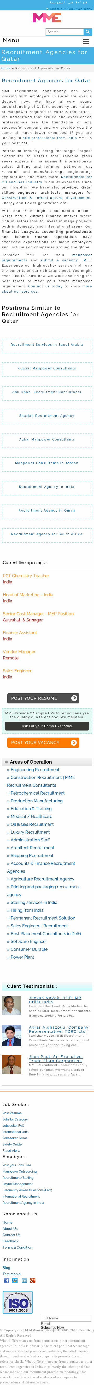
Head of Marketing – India (28, 594)
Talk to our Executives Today (71, 9)
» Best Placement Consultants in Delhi (44, 933)
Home (8, 1222)
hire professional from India (49, 138)
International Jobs (15, 1132)
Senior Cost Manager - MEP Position (38, 613)
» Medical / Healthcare (29, 816)
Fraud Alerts (11, 1151)
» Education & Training (29, 808)
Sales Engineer (17, 670)
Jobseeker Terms (15, 1138)
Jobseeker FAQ (13, 1126)
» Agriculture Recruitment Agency (40, 879)
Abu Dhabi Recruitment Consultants (46, 392)
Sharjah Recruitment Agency (47, 416)
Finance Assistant (20, 632)
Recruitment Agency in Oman (47, 510)
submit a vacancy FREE (66, 260)
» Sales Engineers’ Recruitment (37, 925)
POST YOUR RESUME (34, 698)
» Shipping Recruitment (30, 855)
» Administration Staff (28, 840)
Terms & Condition (17, 1247)
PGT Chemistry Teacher (26, 575)
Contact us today (45, 286)
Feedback (11, 1241)
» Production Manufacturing (35, 800)
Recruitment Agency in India (47, 487)
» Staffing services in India (32, 902)
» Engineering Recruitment (33, 769)
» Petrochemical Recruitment (36, 793)
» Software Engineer (27, 941)
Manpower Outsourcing (20, 1171)
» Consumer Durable (27, 949)
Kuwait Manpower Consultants (47, 368)
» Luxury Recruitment (28, 832)
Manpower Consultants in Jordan (47, 463)
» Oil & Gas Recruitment (30, 824)
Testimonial (12, 1274)
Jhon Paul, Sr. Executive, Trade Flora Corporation (56, 1059)
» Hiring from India (25, 910)
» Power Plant (20, 957)
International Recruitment (21, 1196)
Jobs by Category (15, 1119)
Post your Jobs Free (17, 1165)
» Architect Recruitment (30, 847)
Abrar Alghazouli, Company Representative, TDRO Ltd (59, 1029)
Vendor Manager (19, 651)
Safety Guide (12, 1144)
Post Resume (12, 1113)
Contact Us (11, 1235)
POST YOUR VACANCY (35, 742)
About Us (10, 1229)
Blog (6, 1268)
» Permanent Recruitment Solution (41, 918)
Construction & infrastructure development (46, 198)
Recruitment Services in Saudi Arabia (47, 345)
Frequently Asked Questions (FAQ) (27, 1190)
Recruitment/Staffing (18, 1178)
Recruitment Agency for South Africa (47, 534)
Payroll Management (18, 1184)
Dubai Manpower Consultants (47, 439)
